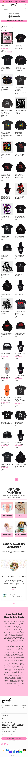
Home (10, 13)
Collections (5, 711)
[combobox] (14, 9)
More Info (5, 719)
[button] (5, 48)
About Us (5, 715)
